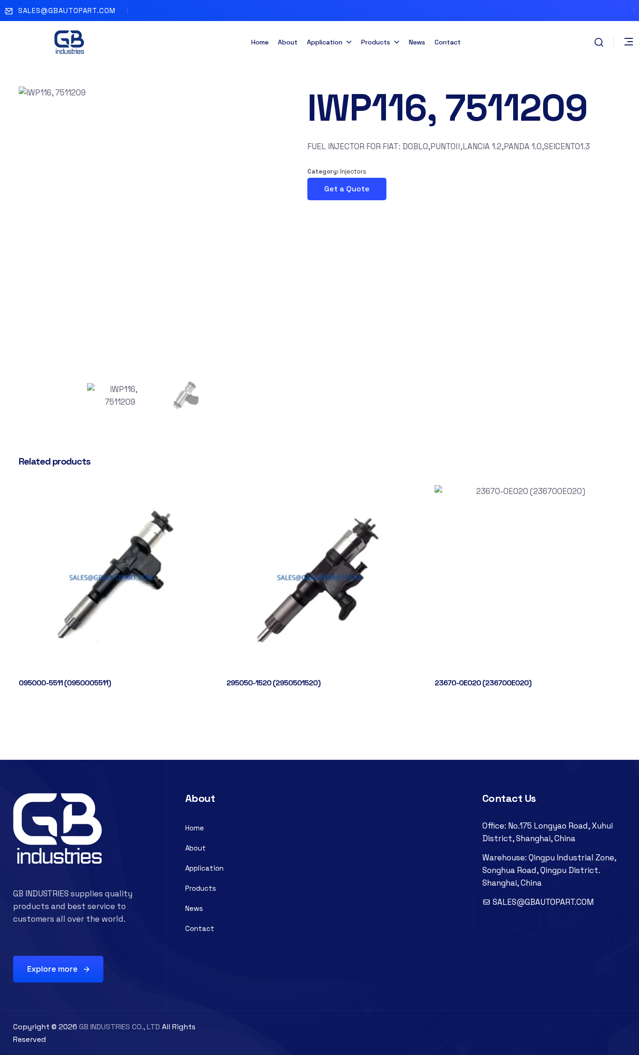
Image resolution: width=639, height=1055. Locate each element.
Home (260, 42)
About (288, 42)
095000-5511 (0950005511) (65, 683)
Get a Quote (347, 189)
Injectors (353, 171)
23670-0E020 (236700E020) (483, 683)
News (417, 42)
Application (324, 42)
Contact (448, 42)
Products (375, 42)
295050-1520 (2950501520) (273, 683)
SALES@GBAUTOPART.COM (67, 10)
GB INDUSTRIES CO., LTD (119, 1027)
